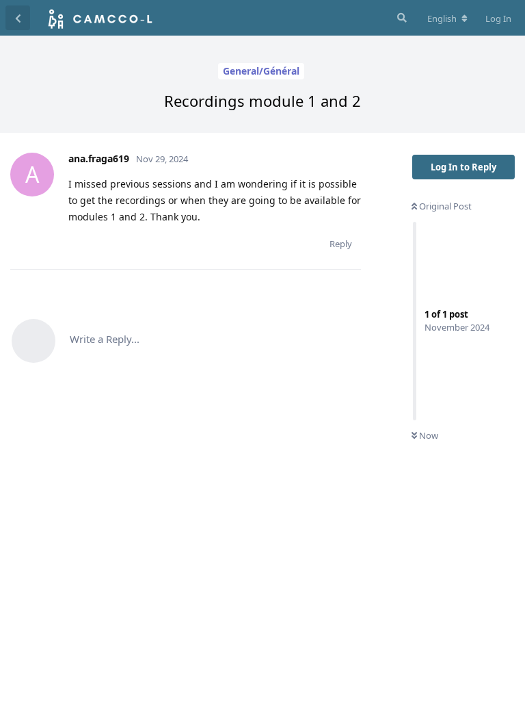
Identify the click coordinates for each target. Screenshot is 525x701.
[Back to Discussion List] (17, 17)
